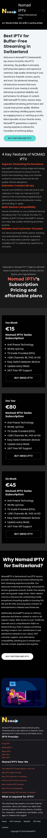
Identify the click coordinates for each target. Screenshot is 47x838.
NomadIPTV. (31, 831)
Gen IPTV (5, 754)
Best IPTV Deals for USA (11, 772)
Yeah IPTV (6, 757)
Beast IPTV (6, 751)
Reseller (27, 821)
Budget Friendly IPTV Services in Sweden (19, 792)
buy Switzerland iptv (19, 138)
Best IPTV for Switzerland (12, 788)
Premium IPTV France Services (14, 780)
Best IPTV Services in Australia (14, 776)
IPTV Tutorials (15, 821)
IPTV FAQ (37, 821)
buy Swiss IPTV (23, 534)
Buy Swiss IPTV (23, 377)
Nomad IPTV (22, 279)
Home (4, 821)
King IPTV (6, 743)
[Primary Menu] (43, 11)
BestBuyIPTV (7, 747)
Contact (5, 827)
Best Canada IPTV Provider (13, 784)
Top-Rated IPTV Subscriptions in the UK (18, 768)
